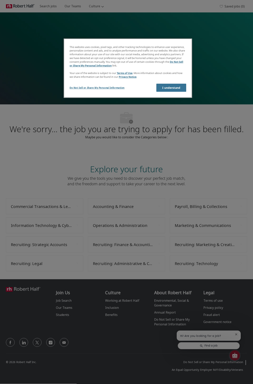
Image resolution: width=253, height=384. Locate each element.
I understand (171, 88)
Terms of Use (124, 73)
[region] (128, 68)
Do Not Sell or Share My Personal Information (97, 87)
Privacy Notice (127, 77)
